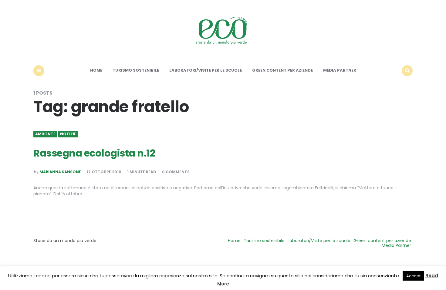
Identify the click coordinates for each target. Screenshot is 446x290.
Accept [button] (413, 276)
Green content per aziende (282, 70)
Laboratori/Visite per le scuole (205, 70)
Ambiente (45, 134)
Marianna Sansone (60, 172)
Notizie (68, 134)
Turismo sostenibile (136, 70)
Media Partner (339, 70)
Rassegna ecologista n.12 (94, 153)
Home (96, 70)
